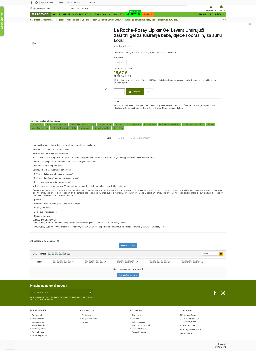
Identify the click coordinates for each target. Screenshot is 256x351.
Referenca (118, 68)
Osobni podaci (88, 315)
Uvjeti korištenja (139, 328)
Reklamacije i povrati (141, 325)
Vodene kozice (104, 124)
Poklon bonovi (38, 332)
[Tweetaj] (118, 102)
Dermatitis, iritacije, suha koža (128, 124)
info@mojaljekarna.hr (192, 329)
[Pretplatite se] (90, 292)
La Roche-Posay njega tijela (63, 128)
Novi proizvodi (38, 322)
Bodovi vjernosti (39, 328)
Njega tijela (134, 105)
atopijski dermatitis (165, 105)
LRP (116, 105)
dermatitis (178, 105)
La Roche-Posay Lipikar (150, 108)
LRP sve (210, 124)
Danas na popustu (39, 335)
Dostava (135, 318)
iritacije (199, 105)
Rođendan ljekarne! (73, 2)
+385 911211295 (189, 325)
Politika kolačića (139, 332)
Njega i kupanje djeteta (172, 108)
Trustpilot (222, 344)
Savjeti (60, 2)
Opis (109, 138)
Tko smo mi (37, 315)
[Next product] (225, 19)
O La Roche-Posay (140, 138)
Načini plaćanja (138, 322)
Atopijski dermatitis (39, 128)
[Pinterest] (121, 102)
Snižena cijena (38, 318)
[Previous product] (224, 19)
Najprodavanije (38, 325)
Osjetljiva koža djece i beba (126, 108)
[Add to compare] (149, 91)
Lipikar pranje (85, 128)
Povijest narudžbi (89, 318)
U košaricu (136, 92)
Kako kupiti (136, 315)
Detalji (121, 138)
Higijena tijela (209, 105)
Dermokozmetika (147, 105)
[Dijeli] (115, 102)
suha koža (123, 105)
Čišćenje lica (189, 105)
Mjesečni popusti (48, 2)
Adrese (85, 322)
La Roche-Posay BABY (193, 124)
